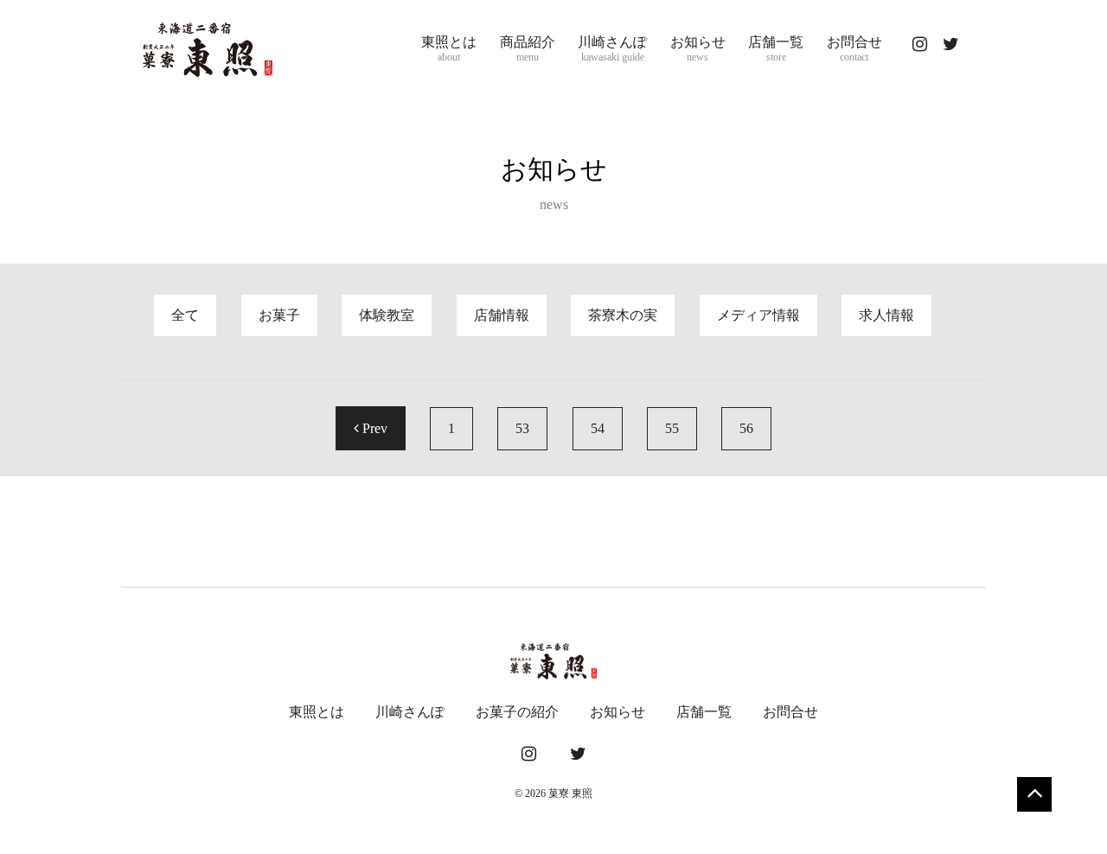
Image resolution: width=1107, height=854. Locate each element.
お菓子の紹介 (517, 711)
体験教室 (386, 315)
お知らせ (698, 49)
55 (672, 428)
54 (598, 428)
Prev (373, 428)
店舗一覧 (775, 49)
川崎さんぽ (612, 49)
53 (522, 428)
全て (185, 315)
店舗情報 (501, 315)
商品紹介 (527, 49)
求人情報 (886, 315)
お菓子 (279, 315)
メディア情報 (758, 315)
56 (746, 428)
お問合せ (854, 49)
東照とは (449, 49)
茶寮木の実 (622, 315)
